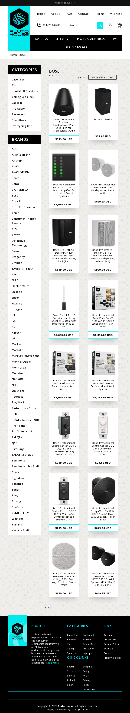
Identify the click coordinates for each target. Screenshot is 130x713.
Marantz (17, 350)
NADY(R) (17, 379)
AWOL (16, 166)
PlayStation (19, 402)
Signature (18, 478)
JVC (14, 321)
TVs (69, 643)
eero (15, 274)
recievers (62, 39)
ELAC (15, 280)
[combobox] (82, 25)
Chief (15, 213)
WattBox (17, 518)
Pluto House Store (24, 408)
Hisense (17, 303)
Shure (16, 472)
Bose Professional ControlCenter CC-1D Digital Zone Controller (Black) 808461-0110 (64, 448)
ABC (14, 149)
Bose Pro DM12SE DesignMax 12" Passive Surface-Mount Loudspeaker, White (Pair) (103, 255)
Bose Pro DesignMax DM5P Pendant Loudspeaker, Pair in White (103, 188)
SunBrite (17, 507)
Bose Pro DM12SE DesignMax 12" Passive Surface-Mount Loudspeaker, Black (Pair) (64, 255)
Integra (17, 309)
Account (108, 634)
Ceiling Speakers (23, 97)
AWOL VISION (20, 172)
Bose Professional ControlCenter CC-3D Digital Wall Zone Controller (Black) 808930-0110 (64, 514)
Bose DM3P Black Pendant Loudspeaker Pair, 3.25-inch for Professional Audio (64, 125)
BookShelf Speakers (25, 91)
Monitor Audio (21, 361)
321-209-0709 (51, 25)
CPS (14, 229)
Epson (16, 297)
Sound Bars (89, 643)
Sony (15, 495)
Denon (16, 251)
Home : (14, 54)
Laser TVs (18, 79)
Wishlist (116, 13)
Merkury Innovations (25, 356)
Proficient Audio (23, 431)
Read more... (53, 662)
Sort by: (82, 77)
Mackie (16, 344)
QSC (14, 443)
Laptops (17, 102)
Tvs (14, 85)
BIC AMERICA (20, 189)
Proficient (18, 425)
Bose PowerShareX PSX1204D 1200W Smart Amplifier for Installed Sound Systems (63, 190)
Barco (15, 178)
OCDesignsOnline (79, 709)
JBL (14, 315)
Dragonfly (18, 257)
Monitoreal (19, 367)
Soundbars (19, 120)
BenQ (15, 184)
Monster (17, 373)
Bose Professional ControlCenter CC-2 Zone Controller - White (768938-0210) (103, 448)
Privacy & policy (112, 657)
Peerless (17, 396)
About (55, 13)
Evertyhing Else (22, 126)
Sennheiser (19, 460)
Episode (17, 292)
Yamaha (17, 524)
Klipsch (16, 332)
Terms (100, 13)
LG (13, 338)
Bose (15, 195)
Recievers (18, 114)
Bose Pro (18, 201)
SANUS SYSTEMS (22, 454)
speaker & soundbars (90, 39)
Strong (16, 501)
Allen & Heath (21, 155)
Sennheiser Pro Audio (26, 466)
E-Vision (17, 262)
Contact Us (89, 689)
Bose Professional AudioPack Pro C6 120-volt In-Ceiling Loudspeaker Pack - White (103, 321)
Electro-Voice (20, 286)
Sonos (16, 489)
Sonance (17, 484)
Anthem (17, 160)
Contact (84, 13)
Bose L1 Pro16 (103, 119)
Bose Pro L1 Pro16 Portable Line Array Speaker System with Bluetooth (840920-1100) (64, 321)
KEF (14, 327)
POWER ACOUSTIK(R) (25, 420)
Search (71, 666)
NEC (14, 385)
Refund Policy (111, 643)
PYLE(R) (17, 437)
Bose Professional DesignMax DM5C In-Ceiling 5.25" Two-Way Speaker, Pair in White (64, 579)
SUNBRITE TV (20, 513)
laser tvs (41, 39)
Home (41, 13)
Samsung (18, 449)
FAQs (69, 13)
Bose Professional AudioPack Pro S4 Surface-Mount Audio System (64, 384)
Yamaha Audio (21, 530)
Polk (14, 414)
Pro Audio (18, 108)
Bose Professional (24, 207)
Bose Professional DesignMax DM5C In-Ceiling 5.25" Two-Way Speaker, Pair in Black (103, 514)
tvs (115, 39)
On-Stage (18, 391)
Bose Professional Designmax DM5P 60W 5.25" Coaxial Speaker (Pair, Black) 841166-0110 (103, 579)
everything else (76, 46)
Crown (16, 235)
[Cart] (117, 25)
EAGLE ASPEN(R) (22, 268)
